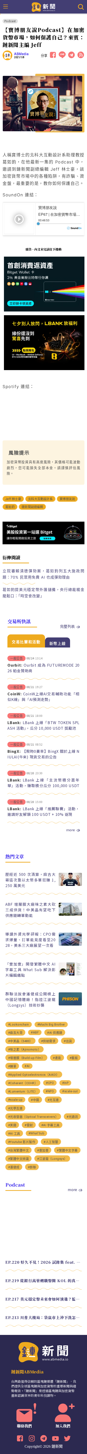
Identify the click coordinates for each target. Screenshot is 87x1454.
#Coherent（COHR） (23, 1083)
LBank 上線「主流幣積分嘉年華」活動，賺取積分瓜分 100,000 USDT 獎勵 (43, 785)
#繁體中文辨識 (18, 1158)
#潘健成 (13, 1167)
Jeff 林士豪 (13, 499)
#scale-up (15, 1099)
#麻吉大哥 (15, 1032)
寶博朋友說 (67, 499)
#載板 (74, 1058)
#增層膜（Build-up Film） (26, 1058)
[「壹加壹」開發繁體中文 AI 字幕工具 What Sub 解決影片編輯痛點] (70, 974)
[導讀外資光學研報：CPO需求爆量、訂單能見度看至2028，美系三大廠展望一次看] (70, 944)
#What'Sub (37, 1133)
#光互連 (53, 1100)
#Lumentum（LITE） (23, 1091)
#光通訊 (72, 1116)
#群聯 (32, 1167)
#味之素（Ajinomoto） (24, 1049)
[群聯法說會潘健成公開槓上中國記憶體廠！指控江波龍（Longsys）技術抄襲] (70, 1004)
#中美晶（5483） (20, 1041)
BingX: (14, 751)
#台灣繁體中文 (18, 1150)
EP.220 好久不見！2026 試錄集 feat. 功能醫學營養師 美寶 (43, 1262)
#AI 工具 (14, 1133)
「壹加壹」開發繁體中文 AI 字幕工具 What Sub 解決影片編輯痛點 (30, 969)
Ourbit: (14, 665)
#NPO (50, 1091)
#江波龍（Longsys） (52, 1158)
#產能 (57, 1058)
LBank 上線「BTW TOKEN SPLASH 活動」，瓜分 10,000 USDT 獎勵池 (43, 725)
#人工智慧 (51, 1142)
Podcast (10, 21)
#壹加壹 (42, 1150)
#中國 (35, 1100)
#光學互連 (15, 1108)
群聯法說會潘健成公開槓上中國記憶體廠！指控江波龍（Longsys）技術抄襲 (30, 999)
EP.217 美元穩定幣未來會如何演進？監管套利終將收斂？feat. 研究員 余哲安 (43, 1299)
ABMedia (21, 54)
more (70, 830)
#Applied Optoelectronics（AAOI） (33, 1074)
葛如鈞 (10, 507)
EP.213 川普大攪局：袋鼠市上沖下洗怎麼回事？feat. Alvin (43, 1317)
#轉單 (12, 1066)
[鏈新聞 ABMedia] (43, 6)
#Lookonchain (18, 1024)
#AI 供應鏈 (54, 1032)
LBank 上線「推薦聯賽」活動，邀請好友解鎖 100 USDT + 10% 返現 (43, 811)
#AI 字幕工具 (50, 1125)
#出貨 (68, 1041)
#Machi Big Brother (51, 1024)
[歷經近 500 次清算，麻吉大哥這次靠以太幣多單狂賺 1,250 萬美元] (70, 885)
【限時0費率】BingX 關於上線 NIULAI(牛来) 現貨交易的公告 (43, 754)
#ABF (35, 1032)
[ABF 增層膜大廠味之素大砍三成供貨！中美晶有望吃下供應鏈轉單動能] (70, 914)
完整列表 (67, 626)
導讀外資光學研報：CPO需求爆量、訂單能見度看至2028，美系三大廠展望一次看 (30, 939)
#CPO (50, 1083)
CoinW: (14, 694)
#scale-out (70, 1091)
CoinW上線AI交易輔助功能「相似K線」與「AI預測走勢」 (43, 696)
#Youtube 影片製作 (21, 1142)
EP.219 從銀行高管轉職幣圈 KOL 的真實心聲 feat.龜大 (43, 1280)
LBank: (14, 722)
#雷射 (29, 1125)
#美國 (12, 1125)
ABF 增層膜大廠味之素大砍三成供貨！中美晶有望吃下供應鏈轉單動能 (30, 909)
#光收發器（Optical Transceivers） (33, 1116)
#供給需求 (48, 1041)
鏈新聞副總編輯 (32, 507)
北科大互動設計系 (40, 499)
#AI (27, 1066)
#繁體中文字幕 (67, 1150)
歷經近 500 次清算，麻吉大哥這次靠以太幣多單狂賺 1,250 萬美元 (30, 879)
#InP (65, 1083)
